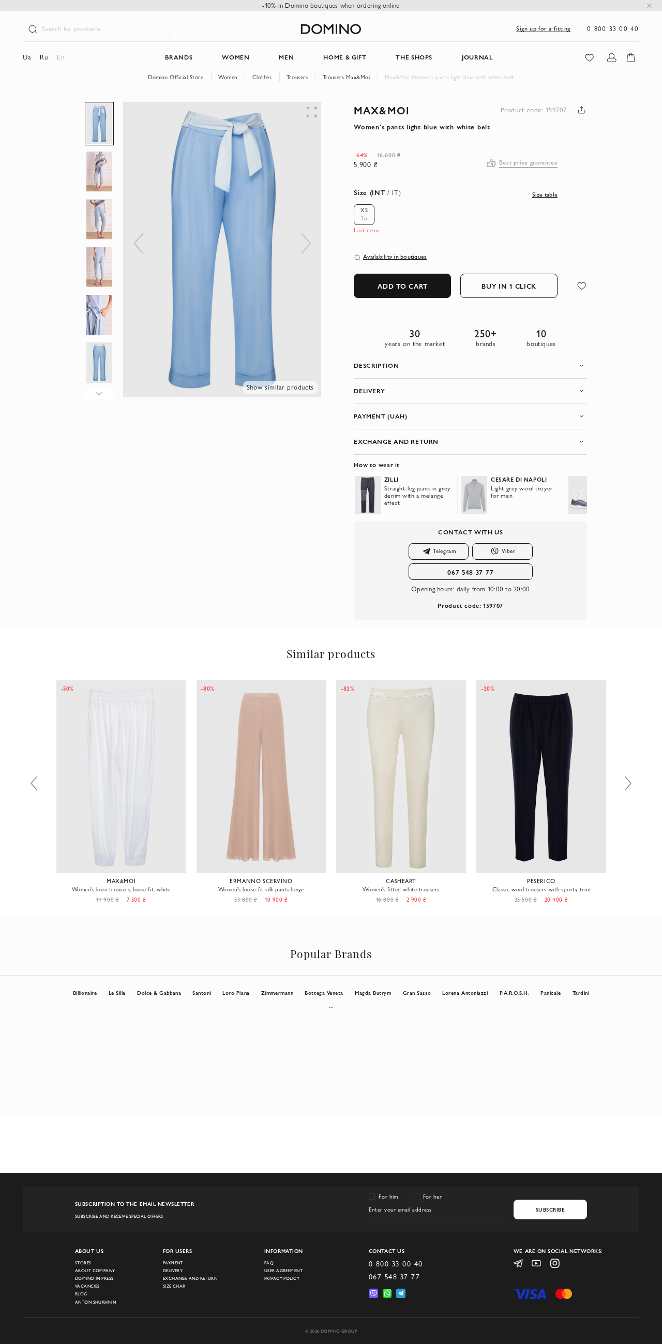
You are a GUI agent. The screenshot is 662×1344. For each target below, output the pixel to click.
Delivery (173, 1270)
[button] (248, 122)
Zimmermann (277, 993)
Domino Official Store (175, 77)
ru (44, 57)
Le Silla (117, 993)
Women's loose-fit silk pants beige (261, 889)
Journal (477, 57)
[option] (364, 214)
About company (95, 1270)
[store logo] (330, 29)
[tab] (470, 366)
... (331, 1006)
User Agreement (283, 1270)
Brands (178, 57)
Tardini (581, 993)
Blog (81, 1294)
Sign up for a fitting (543, 28)
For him (388, 1196)
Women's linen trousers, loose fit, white (121, 889)
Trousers (297, 77)
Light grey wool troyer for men (522, 492)
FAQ (269, 1263)
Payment (173, 1263)
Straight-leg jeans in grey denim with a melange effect (417, 495)
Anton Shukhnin (95, 1302)
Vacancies (87, 1286)
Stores (83, 1263)
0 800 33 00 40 (613, 28)
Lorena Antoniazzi (465, 993)
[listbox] (367, 214)
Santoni (201, 993)
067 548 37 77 (470, 572)
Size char (174, 1286)
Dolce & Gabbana (159, 993)
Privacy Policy (281, 1278)
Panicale (550, 993)
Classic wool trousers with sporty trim (541, 889)
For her (432, 1196)
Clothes (262, 77)
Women (227, 77)
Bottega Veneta (324, 993)
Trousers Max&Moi (346, 77)
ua (27, 57)
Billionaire (85, 993)
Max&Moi (381, 109)
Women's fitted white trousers (401, 889)
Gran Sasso (417, 993)
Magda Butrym (373, 993)
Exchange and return (190, 1278)
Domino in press (94, 1278)
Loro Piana (235, 993)
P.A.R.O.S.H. (514, 993)
